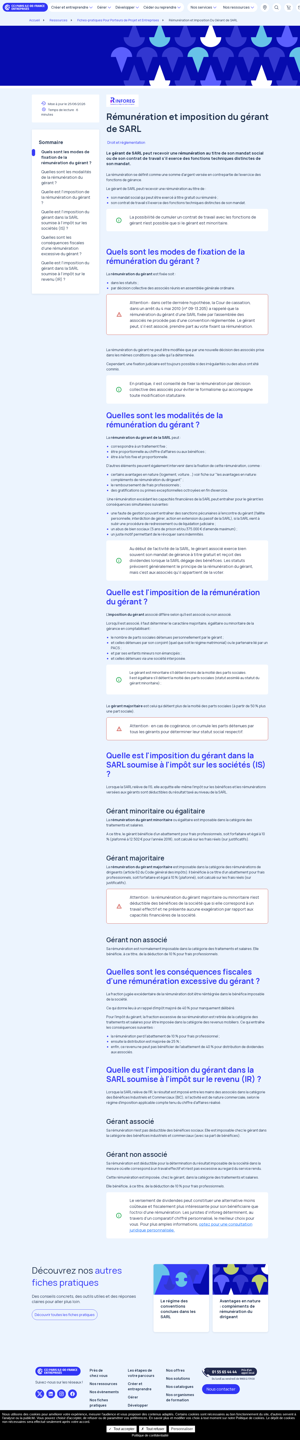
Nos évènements (104, 1391)
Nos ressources (103, 1383)
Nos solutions (178, 1378)
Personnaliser (182, 1429)
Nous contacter (220, 1389)
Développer (138, 1405)
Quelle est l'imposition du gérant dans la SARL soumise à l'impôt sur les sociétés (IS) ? (65, 220)
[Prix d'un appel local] (229, 1374)
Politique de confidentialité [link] (150, 1435)
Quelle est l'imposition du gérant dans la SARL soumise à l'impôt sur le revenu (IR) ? (65, 271)
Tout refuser (154, 1429)
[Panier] (288, 7)
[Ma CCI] (264, 7)
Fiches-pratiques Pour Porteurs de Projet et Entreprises (118, 20)
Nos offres (175, 1370)
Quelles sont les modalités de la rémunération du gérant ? (66, 177)
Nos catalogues (179, 1386)
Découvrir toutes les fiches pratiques (65, 1314)
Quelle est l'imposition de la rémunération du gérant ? (65, 197)
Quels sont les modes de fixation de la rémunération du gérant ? (66, 157)
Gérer (133, 1397)
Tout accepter (123, 1429)
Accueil (34, 20)
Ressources (58, 20)
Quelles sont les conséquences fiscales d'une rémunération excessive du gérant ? (62, 245)
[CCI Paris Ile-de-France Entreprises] (25, 6)
